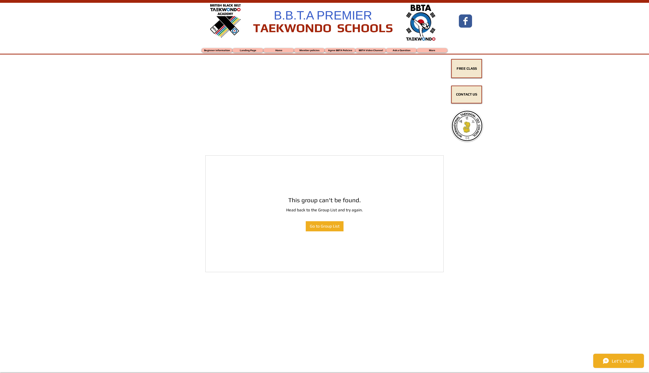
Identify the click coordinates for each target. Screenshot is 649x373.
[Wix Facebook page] (465, 21)
